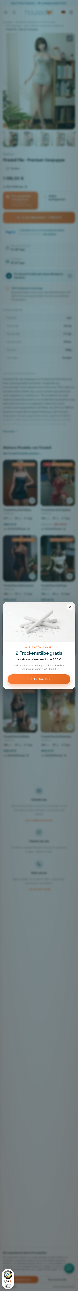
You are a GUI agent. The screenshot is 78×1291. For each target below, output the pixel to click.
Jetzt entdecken (39, 679)
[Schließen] (70, 607)
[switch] (8, 1286)
